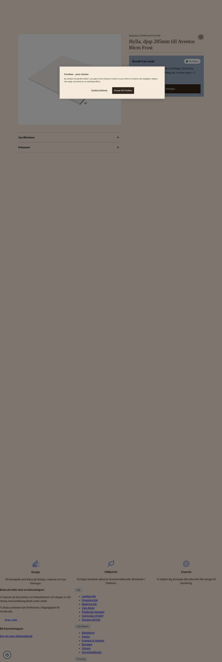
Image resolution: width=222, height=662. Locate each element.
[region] (112, 82)
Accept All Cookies (123, 90)
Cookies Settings (99, 90)
